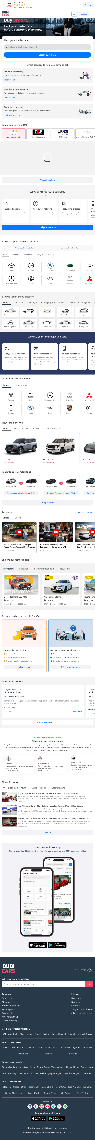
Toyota (6, 1047)
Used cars (76, 998)
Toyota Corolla (25, 1073)
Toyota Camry (57, 1067)
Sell (74, 14)
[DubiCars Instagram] (41, 1106)
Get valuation (10, 97)
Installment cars (47, 315)
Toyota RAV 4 (87, 1067)
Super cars (65, 327)
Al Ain (22, 1034)
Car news (75, 1005)
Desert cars (65, 315)
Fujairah (46, 1034)
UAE (4, 1034)
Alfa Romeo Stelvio (52, 597)
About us (6, 1002)
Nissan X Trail (33, 1093)
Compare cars (47, 502)
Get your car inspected (70, 667)
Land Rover (65, 1047)
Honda (48, 1053)
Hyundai (76, 1047)
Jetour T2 (7, 460)
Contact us (7, 998)
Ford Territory (83, 1093)
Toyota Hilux (40, 1073)
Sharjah (72, 1034)
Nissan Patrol (48, 460)
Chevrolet (87, 1047)
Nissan (32, 1047)
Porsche (73, 1053)
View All (47, 832)
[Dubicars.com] (47, 969)
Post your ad (9, 80)
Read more (77, 711)
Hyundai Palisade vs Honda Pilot (61, 493)
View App (88, 5)
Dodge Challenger (13, 1093)
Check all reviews (45, 722)
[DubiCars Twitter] (59, 1106)
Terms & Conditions (11, 1005)
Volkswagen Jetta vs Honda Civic (21, 493)
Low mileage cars (10, 327)
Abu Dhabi (13, 1034)
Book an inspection (12, 115)
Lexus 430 (87, 1073)
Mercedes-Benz (19, 1047)
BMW (47, 1047)
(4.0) (20, 692)
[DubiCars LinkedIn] (29, 1106)
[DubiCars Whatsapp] (65, 1106)
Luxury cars (47, 327)
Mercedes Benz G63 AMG (15, 597)
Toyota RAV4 (50, 1093)
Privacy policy (8, 1009)
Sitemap (75, 994)
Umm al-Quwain (85, 1034)
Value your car (24, 667)
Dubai (38, 1034)
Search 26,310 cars (47, 54)
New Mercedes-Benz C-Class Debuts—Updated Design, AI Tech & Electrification (51, 806)
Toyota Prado (43, 1067)
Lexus (40, 1047)
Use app (84, 14)
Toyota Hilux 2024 (13, 689)
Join (89, 984)
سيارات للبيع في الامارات (81, 1013)
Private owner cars (10, 315)
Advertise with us (10, 1016)
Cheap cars (84, 315)
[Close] (3, 4)
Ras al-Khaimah (59, 1034)
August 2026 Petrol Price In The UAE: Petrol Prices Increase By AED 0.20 (48, 793)
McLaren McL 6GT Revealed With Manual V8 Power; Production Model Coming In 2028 (54, 818)
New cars (75, 1002)
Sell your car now (47, 227)
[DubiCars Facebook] (35, 1106)
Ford (55, 1047)
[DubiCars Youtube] (47, 1106)
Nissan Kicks (47, 1087)
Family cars (29, 315)
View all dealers (47, 180)
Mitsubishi (23, 1053)
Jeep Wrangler (55, 1073)
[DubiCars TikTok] (53, 1106)
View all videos (85, 512)
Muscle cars (28, 327)
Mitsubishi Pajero (72, 1073)
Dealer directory (9, 1020)
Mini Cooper (66, 1093)
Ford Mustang (9, 1073)
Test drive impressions (14, 696)
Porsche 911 (33, 1087)
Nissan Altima (72, 1067)
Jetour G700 (60, 1087)
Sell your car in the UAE (82, 1009)
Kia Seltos (87, 1087)
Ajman (30, 1034)
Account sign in (9, 1013)
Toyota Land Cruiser (11, 1067)
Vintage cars (83, 327)
